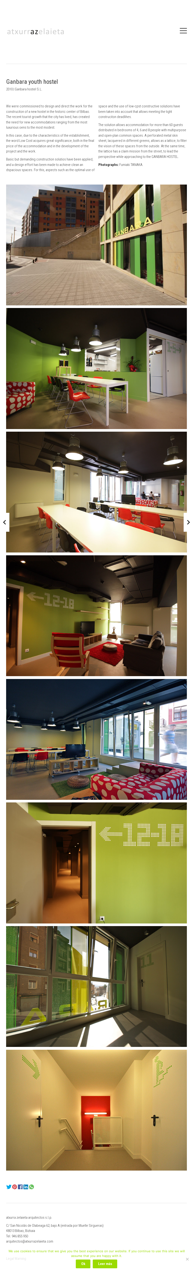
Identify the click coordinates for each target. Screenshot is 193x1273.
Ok (83, 1264)
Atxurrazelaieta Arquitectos (35, 31)
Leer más (105, 1264)
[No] (187, 1259)
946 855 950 (20, 1236)
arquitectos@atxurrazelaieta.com (29, 1241)
